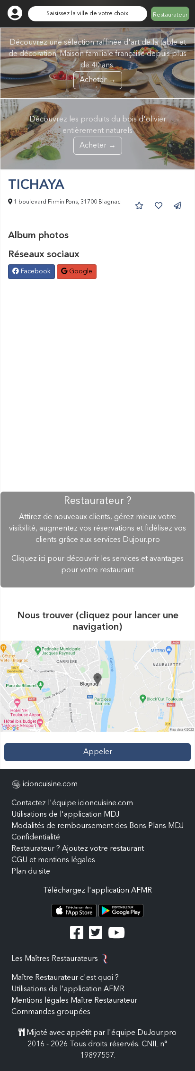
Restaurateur (170, 15)
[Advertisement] (97, 386)
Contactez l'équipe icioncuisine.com (72, 803)
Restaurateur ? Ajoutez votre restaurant (77, 849)
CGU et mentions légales (53, 860)
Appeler (97, 752)
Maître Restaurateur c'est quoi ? (65, 978)
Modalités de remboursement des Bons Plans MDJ (97, 826)
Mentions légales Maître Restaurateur (74, 1001)
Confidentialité (35, 837)
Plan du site (30, 871)
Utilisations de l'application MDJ (65, 815)
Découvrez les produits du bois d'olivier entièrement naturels (97, 132)
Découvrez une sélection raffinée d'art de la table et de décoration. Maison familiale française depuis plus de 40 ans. (97, 61)
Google (79, 271)
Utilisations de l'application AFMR (67, 989)
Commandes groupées (50, 1012)
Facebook (35, 271)
